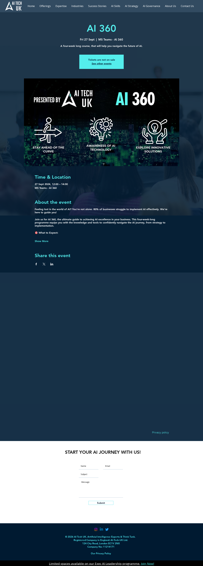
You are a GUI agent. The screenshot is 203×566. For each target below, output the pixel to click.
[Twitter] (107, 529)
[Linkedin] (101, 529)
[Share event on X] (44, 264)
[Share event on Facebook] (36, 264)
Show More (41, 241)
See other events (101, 63)
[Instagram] (96, 529)
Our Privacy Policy (101, 553)
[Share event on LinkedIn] (51, 264)
